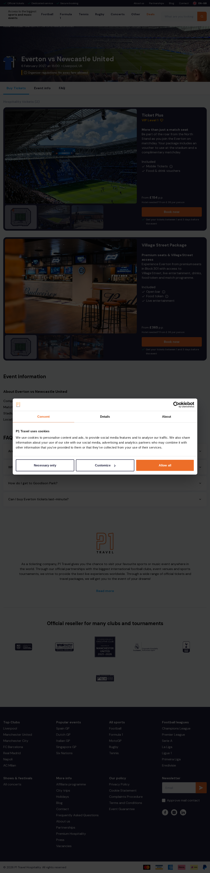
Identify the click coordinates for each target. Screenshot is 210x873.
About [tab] (166, 416)
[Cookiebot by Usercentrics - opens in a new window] (176, 404)
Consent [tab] (43, 416)
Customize (103, 465)
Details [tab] (105, 416)
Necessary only (45, 465)
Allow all (165, 465)
